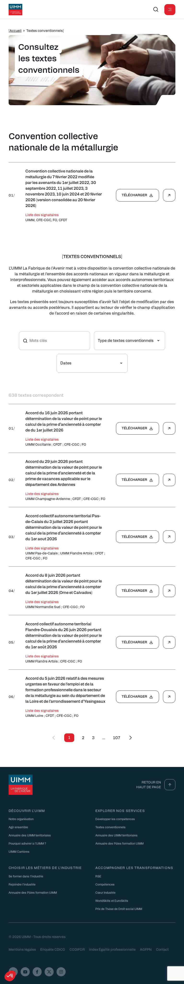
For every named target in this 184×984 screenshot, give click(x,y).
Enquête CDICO (52, 949)
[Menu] (169, 9)
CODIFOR (77, 949)
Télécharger (134, 195)
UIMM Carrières (19, 851)
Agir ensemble (18, 827)
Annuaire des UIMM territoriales (30, 835)
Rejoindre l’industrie (22, 884)
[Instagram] (61, 971)
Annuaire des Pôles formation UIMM (119, 843)
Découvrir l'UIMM (27, 810)
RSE (98, 876)
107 (116, 737)
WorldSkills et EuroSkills (111, 901)
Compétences (105, 884)
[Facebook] (37, 971)
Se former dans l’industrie (26, 876)
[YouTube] (25, 971)
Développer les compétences (115, 819)
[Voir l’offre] (169, 195)
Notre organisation (21, 819)
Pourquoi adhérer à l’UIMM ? (27, 843)
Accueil (16, 30)
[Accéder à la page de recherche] (155, 9)
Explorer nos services (120, 810)
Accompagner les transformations (134, 867)
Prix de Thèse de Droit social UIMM (118, 909)
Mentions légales (22, 949)
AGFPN (146, 949)
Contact (162, 949)
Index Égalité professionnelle (112, 949)
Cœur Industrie (105, 892)
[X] (49, 971)
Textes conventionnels (110, 827)
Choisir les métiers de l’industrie (45, 867)
